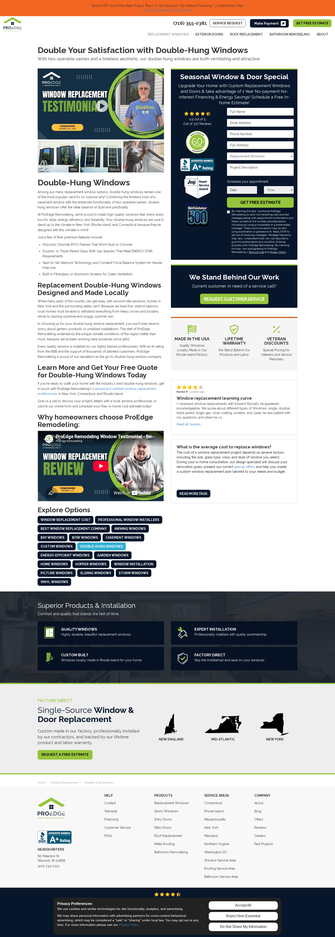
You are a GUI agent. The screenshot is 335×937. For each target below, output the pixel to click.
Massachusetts (215, 819)
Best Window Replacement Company (74, 528)
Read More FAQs (193, 494)
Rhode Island (214, 811)
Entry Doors (163, 819)
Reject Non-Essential (243, 916)
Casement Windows (123, 537)
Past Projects (263, 844)
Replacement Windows (171, 803)
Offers (258, 819)
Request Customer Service (234, 298)
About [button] (322, 34)
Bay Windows (52, 537)
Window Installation (133, 564)
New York (211, 827)
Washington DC (215, 852)
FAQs (108, 836)
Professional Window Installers (128, 520)
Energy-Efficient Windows (65, 555)
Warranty (111, 811)
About (258, 803)
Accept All (243, 905)
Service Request (228, 23)
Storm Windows (133, 573)
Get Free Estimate (312, 23)
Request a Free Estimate (65, 755)
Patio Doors (162, 827)
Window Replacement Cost (65, 520)
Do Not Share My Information (243, 927)
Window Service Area (220, 860)
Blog (257, 811)
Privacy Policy (278, 252)
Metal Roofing (164, 844)
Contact (110, 803)
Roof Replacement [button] (246, 34)
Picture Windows (57, 573)
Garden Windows (113, 555)
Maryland (211, 836)
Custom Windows (57, 546)
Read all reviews (189, 424)
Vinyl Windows (54, 582)
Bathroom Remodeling (171, 852)
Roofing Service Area (219, 868)
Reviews (260, 827)
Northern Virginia (216, 844)
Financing (111, 819)
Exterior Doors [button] (209, 34)
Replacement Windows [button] (168, 34)
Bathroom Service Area (221, 877)
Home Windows (54, 564)
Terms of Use (256, 252)
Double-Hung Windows (101, 546)
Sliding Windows (95, 573)
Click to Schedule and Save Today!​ (167, 10)
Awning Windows (130, 528)
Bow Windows (85, 537)
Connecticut (213, 803)
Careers (260, 836)
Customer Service (117, 827)
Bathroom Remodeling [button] (290, 34)
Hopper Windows (90, 564)
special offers (244, 467)
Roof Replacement (168, 836)
